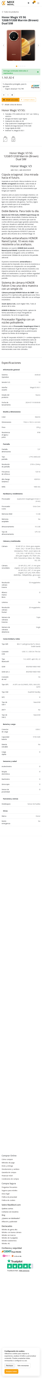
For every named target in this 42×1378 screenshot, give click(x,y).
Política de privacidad (9, 1197)
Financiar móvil (7, 1176)
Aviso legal (5, 1194)
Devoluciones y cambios (10, 1169)
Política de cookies (8, 1200)
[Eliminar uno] (4, 95)
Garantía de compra (9, 1172)
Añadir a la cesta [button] (11, 100)
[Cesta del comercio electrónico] (28, 3)
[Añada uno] (12, 95)
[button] (4, 45)
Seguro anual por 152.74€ (14, 89)
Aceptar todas (11, 1371)
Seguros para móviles (9, 1190)
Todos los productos (11, 12)
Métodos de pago (8, 1163)
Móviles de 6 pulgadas (10, 1238)
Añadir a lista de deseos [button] (13, 105)
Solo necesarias (23, 1365)
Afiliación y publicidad (9, 1221)
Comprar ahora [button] (28, 100)
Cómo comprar (7, 1159)
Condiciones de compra (10, 1179)
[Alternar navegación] (38, 3)
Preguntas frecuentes (9, 1187)
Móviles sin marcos (9, 1235)
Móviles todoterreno (9, 1241)
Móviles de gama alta (9, 1229)
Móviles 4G (6, 1243)
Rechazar (9, 1365)
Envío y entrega (7, 1166)
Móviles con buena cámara (11, 1232)
